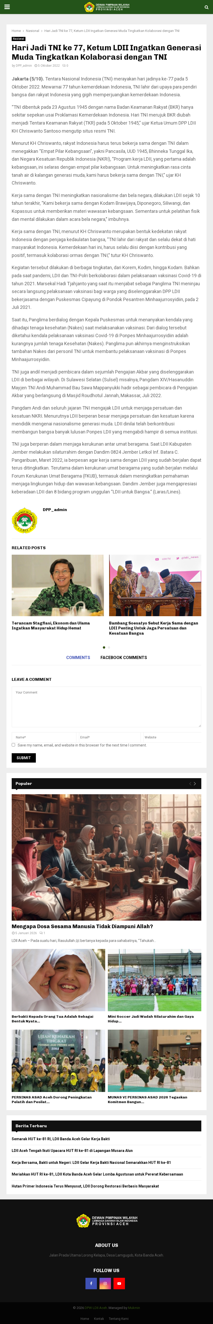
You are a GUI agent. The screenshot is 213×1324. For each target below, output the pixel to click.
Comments (78, 657)
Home (85, 1319)
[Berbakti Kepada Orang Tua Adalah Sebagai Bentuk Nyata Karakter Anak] (58, 980)
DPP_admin (24, 65)
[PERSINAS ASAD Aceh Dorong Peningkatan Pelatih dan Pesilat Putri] (58, 1061)
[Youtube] (119, 1283)
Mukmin (134, 1308)
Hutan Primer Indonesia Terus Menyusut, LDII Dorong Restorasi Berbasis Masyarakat (85, 1186)
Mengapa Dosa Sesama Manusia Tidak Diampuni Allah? (82, 926)
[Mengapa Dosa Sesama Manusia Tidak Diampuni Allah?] (106, 857)
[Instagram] (105, 1283)
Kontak (99, 1319)
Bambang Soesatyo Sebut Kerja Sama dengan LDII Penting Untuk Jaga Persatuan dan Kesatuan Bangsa (153, 628)
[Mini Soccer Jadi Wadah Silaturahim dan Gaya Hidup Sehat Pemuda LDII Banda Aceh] (154, 980)
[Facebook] (91, 1283)
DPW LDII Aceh (96, 1308)
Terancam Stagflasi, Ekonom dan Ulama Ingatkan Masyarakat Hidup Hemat (51, 626)
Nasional (18, 38)
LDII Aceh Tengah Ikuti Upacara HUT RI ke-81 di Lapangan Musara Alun (72, 1151)
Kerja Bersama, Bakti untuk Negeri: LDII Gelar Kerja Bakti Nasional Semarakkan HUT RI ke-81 (91, 1162)
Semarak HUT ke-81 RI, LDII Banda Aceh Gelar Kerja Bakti (61, 1139)
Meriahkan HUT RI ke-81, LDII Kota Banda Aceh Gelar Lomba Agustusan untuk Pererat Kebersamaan (97, 1174)
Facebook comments (124, 657)
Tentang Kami (119, 1319)
